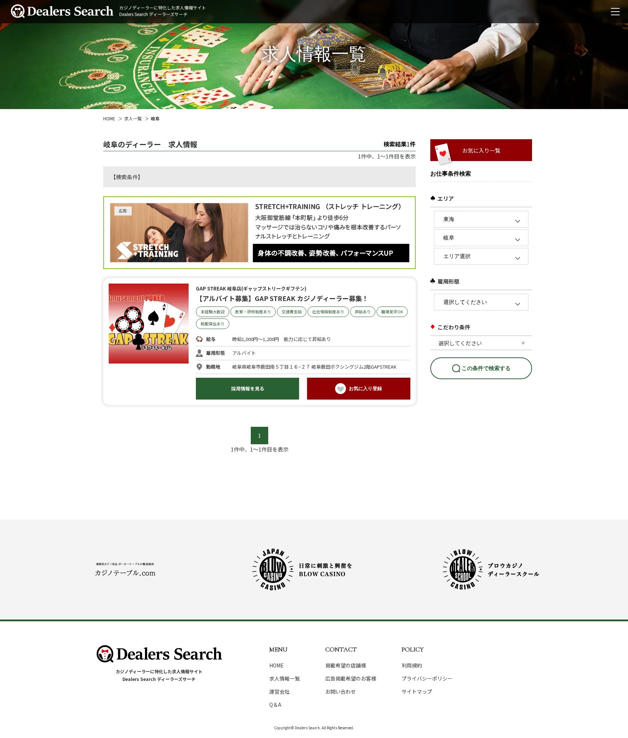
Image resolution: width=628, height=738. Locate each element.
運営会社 (279, 691)
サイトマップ (417, 691)
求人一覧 (133, 118)
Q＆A (275, 704)
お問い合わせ (340, 691)
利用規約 (412, 665)
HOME (109, 118)
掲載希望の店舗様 (345, 665)
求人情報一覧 (284, 678)
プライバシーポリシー (427, 678)
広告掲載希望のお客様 (350, 678)
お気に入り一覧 (481, 150)
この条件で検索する (486, 368)
